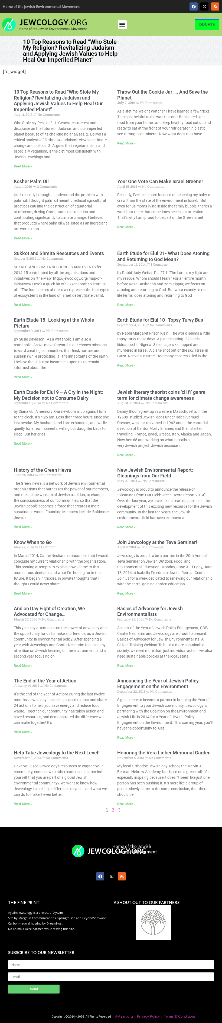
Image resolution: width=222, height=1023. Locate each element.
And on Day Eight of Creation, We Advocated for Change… (49, 611)
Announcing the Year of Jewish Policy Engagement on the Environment (158, 683)
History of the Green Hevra (42, 470)
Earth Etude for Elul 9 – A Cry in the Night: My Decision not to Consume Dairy (58, 395)
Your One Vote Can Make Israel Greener (160, 181)
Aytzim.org (124, 1016)
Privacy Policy (148, 1016)
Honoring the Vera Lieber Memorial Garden (164, 752)
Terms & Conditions (180, 1016)
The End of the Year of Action (45, 681)
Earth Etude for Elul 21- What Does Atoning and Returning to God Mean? (163, 256)
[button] (122, 24)
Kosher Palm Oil (31, 181)
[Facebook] (194, 6)
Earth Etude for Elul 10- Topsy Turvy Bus (160, 320)
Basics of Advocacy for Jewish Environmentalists (150, 611)
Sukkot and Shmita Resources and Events (59, 253)
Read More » (23, 166)
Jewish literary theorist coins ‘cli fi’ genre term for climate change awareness (161, 395)
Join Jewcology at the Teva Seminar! (157, 542)
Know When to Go (33, 542)
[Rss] (215, 6)
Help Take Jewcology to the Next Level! (57, 752)
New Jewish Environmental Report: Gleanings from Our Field (155, 473)
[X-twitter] (204, 6)
